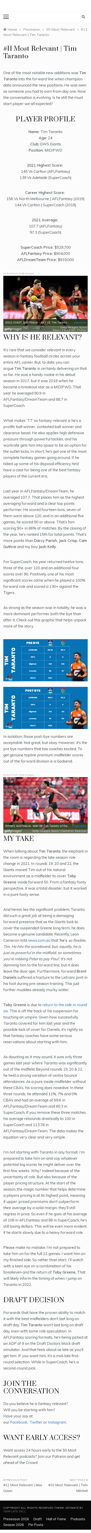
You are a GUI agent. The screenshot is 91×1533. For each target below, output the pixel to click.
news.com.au (39, 940)
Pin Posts (35, 1525)
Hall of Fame (56, 1519)
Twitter (36, 1422)
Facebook (18, 1422)
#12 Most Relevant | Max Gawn (22, 1488)
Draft (37, 1519)
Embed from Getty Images (18, 273)
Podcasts (77, 1519)
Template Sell (14, 1511)
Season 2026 (13, 1525)
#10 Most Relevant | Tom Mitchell (68, 1488)
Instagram (57, 1422)
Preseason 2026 (16, 1519)
